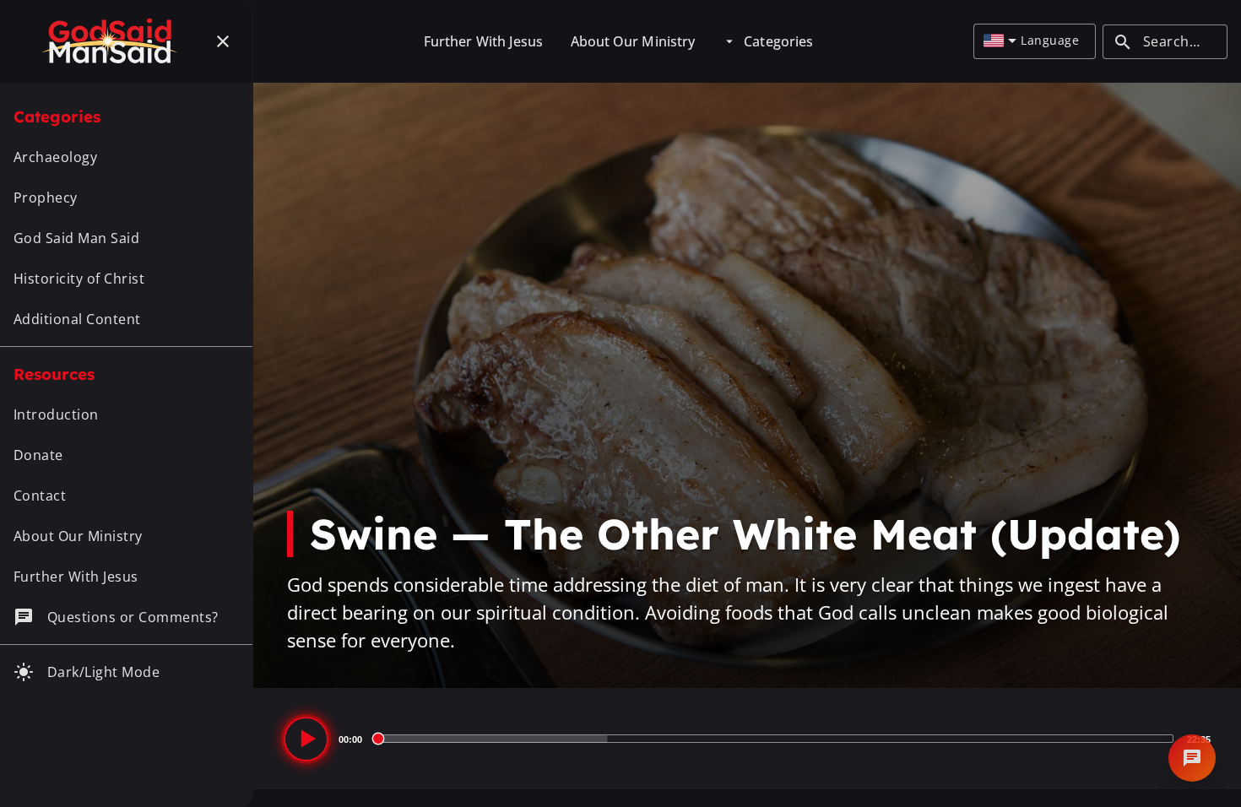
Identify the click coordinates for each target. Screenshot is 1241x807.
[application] (747, 739)
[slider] (774, 738)
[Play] (306, 739)
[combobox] (1000, 41)
